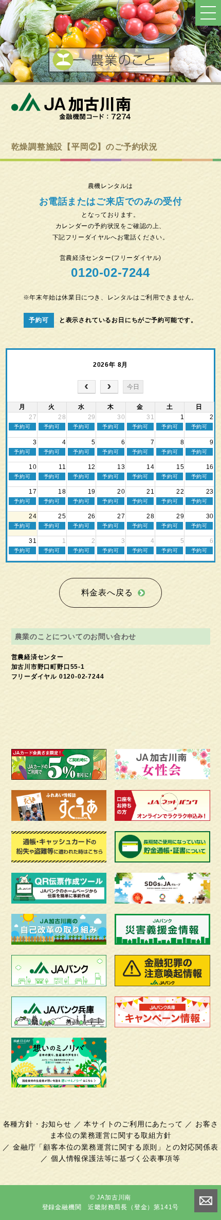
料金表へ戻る (107, 592)
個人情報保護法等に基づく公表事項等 (115, 1158)
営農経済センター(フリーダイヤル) (110, 266)
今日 (133, 386)
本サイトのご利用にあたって (133, 1124)
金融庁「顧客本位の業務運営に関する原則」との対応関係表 (115, 1147)
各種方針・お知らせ (37, 1124)
